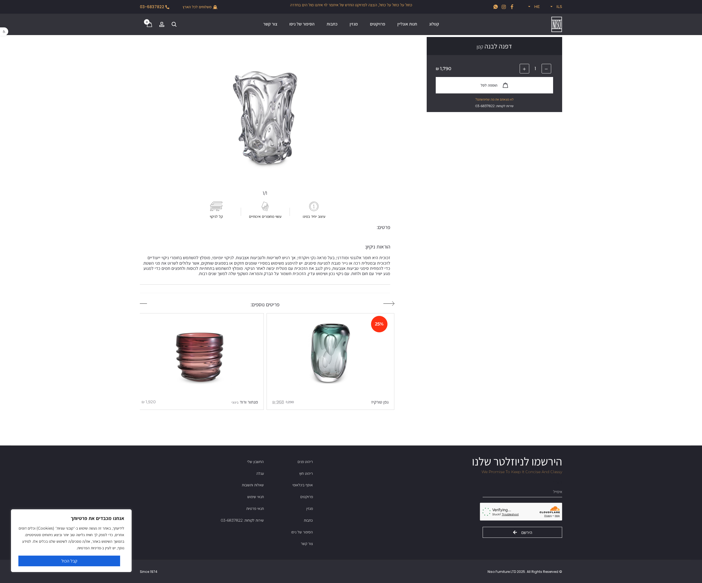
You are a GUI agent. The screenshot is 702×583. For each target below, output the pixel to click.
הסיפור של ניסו (302, 24)
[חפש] (174, 24)
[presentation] (388, 303)
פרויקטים (377, 24)
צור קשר (270, 24)
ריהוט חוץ (306, 473)
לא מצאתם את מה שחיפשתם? (494, 99)
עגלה (260, 473)
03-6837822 (152, 7)
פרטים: (383, 227)
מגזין (354, 24)
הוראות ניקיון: (377, 247)
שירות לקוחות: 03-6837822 (242, 520)
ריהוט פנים (305, 461)
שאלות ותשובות (253, 484)
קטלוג (434, 24)
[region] (71, 540)
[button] (4, 31)
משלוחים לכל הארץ (198, 7)
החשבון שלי (255, 461)
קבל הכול (69, 561)
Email (556, 482)
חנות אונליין (407, 24)
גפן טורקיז (380, 402)
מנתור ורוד (244, 402)
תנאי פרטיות (255, 508)
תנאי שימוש (255, 496)
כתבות (332, 24)
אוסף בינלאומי (302, 484)
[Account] (162, 24)
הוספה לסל (490, 85)
